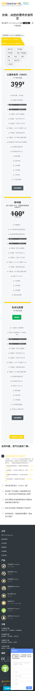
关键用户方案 (9, 641)
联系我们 (4, 547)
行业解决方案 (11, 629)
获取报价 (16, 317)
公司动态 (4, 543)
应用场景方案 (9, 635)
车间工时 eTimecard (13, 610)
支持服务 (4, 551)
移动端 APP (14, 602)
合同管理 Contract (13, 580)
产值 (8, 60)
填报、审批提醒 (21, 53)
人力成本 (10, 64)
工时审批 (10, 53)
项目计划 (10, 49)
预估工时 (17, 60)
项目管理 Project (12, 573)
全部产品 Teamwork (13, 617)
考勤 (8, 56)
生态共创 (4, 555)
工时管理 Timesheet (13, 565)
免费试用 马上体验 (16, 437)
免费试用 (9, 688)
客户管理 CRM (12, 595)
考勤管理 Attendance (14, 587)
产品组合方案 (8, 647)
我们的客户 (4, 539)
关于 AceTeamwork (7, 535)
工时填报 (19, 49)
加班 (22, 56)
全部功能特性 (17, 188)
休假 (15, 56)
